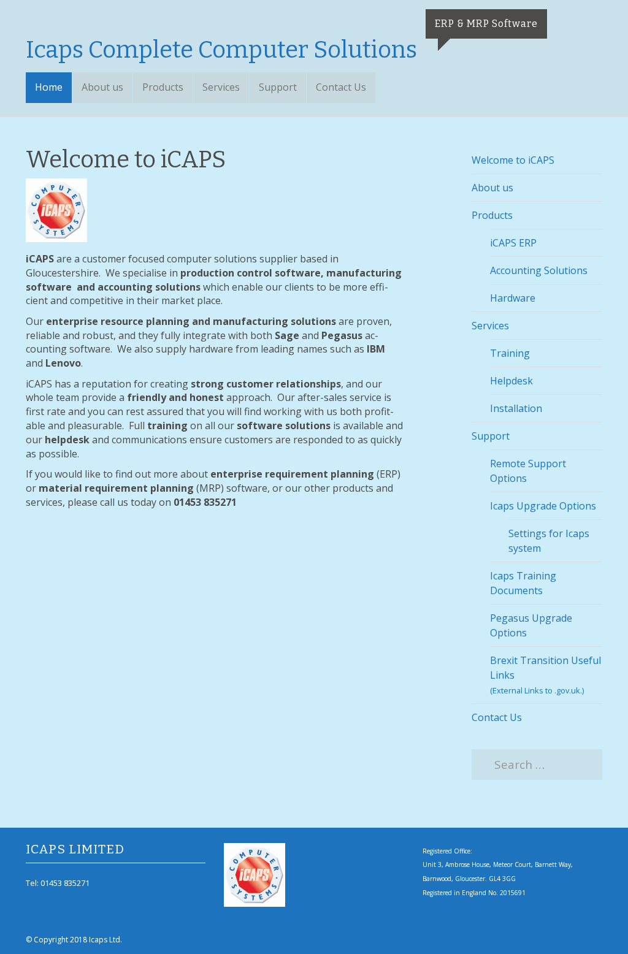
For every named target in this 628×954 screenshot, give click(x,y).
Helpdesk (511, 380)
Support (278, 87)
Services (221, 87)
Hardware (512, 298)
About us (102, 87)
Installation (516, 408)
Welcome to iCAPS (513, 160)
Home (49, 87)
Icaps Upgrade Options (543, 506)
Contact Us (341, 87)
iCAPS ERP (513, 243)
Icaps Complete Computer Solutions (221, 50)
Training (510, 353)
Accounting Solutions (539, 270)
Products (162, 87)
